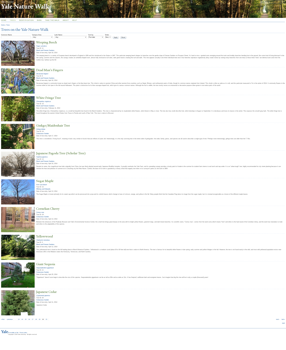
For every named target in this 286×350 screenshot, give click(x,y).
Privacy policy (23, 332)
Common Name (6, 35)
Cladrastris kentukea (43, 240)
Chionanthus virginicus (43, 101)
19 (39, 319)
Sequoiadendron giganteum (45, 268)
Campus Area (36, 35)
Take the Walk (52, 20)
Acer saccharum (41, 184)
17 (32, 319)
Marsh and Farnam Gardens (45, 50)
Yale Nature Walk (25, 6)
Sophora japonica (41, 157)
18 (36, 319)
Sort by (90, 35)
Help (74, 20)
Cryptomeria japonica (43, 295)
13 (19, 319)
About (66, 20)
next (283, 323)
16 (29, 319)
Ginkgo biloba (40, 129)
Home (3, 25)
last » (283, 319)
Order (107, 35)
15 (25, 319)
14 (22, 319)
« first (2, 319)
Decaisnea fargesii (42, 74)
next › (277, 319)
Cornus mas (40, 212)
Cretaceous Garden (42, 133)
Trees (13, 20)
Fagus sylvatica (41, 46)
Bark (39, 20)
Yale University (7, 2)
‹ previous (10, 319)
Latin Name (58, 35)
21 (46, 319)
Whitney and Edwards (43, 189)
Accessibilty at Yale (13, 332)
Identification (26, 20)
